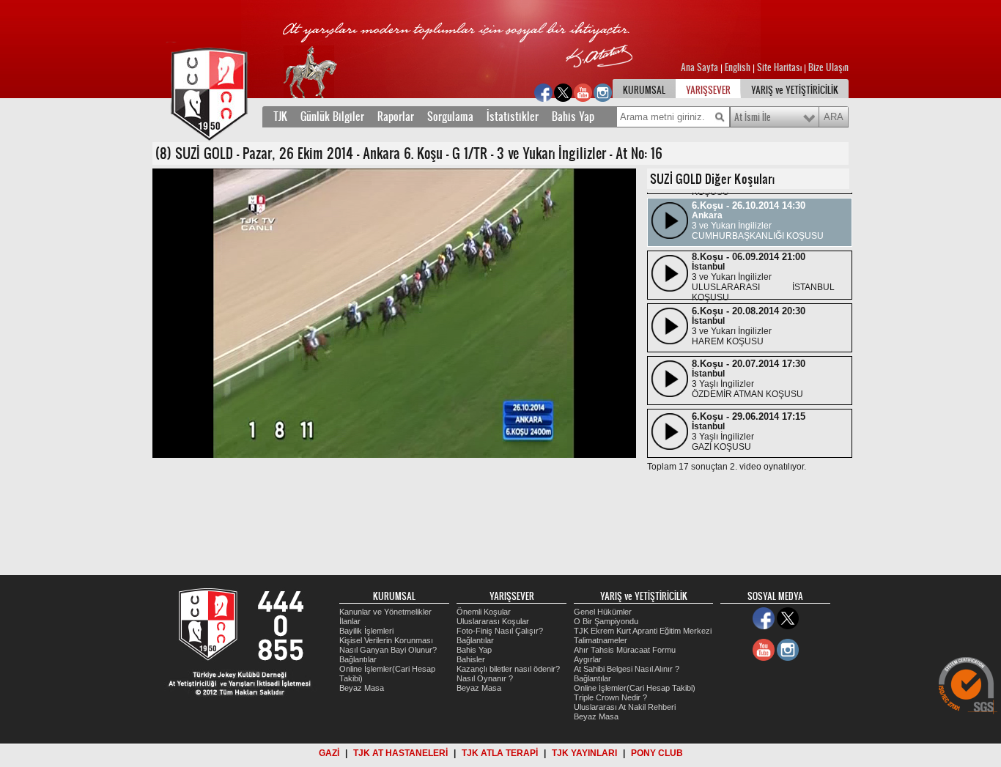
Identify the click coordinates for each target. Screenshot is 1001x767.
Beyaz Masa (361, 687)
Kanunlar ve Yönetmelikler (385, 611)
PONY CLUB (657, 753)
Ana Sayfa (700, 67)
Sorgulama (450, 116)
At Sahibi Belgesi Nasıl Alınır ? (626, 668)
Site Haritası (780, 67)
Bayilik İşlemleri (366, 630)
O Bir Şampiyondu (606, 621)
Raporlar (395, 116)
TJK (280, 116)
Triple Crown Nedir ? (610, 697)
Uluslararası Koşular (493, 621)
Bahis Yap (573, 116)
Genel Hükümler (603, 611)
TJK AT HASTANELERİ (400, 753)
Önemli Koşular (484, 611)
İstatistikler (513, 116)
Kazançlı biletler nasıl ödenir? (508, 668)
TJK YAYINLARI (584, 753)
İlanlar (350, 621)
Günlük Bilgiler (332, 116)
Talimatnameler (600, 640)
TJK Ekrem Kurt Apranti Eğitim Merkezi (643, 630)
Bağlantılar (358, 659)
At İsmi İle (752, 117)
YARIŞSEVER (708, 90)
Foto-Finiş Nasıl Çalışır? (500, 630)
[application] (394, 313)
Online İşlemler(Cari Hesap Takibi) (634, 687)
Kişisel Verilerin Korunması (386, 640)
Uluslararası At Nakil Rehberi (625, 707)
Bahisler (471, 659)
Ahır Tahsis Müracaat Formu (625, 649)
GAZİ (329, 753)
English (737, 67)
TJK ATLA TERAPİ (500, 753)
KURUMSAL (644, 90)
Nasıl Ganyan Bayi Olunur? (388, 649)
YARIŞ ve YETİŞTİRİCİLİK (794, 90)
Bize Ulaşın (828, 67)
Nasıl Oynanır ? (485, 678)
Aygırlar (588, 659)
